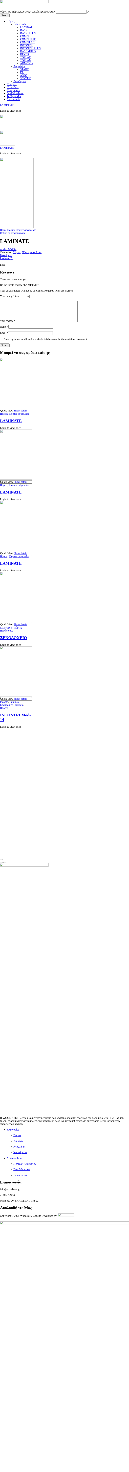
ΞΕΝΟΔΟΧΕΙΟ (13, 638)
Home (3, 230)
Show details (20, 410)
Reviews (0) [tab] (6, 258)
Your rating (7, 296)
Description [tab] (6, 255)
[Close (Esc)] (1, 859)
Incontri (4, 701)
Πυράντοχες (6, 630)
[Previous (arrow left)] (1, 862)
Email (4, 332)
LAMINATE (7, 105)
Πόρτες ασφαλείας (26, 230)
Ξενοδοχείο (6, 627)
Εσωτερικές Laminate (11, 705)
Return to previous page (12, 233)
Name (4, 326)
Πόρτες (11, 230)
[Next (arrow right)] (4, 862)
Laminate (14, 701)
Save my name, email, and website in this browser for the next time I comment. (46, 339)
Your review (7, 320)
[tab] (64, 255)
